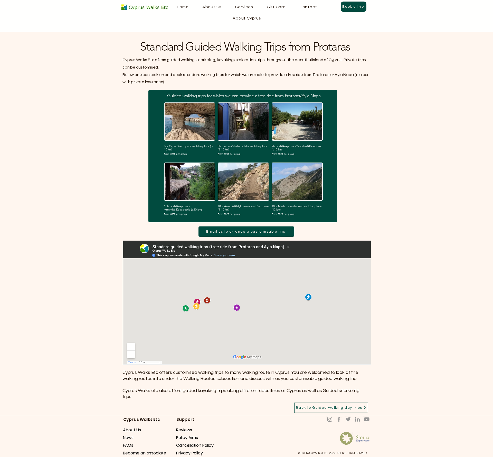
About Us (132, 430)
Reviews (184, 430)
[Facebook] (339, 419)
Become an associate (141, 453)
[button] (247, 18)
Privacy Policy (189, 453)
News (128, 438)
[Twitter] (348, 419)
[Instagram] (329, 419)
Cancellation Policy (194, 445)
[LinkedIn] (357, 419)
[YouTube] (366, 419)
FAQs (128, 445)
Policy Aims (187, 438)
